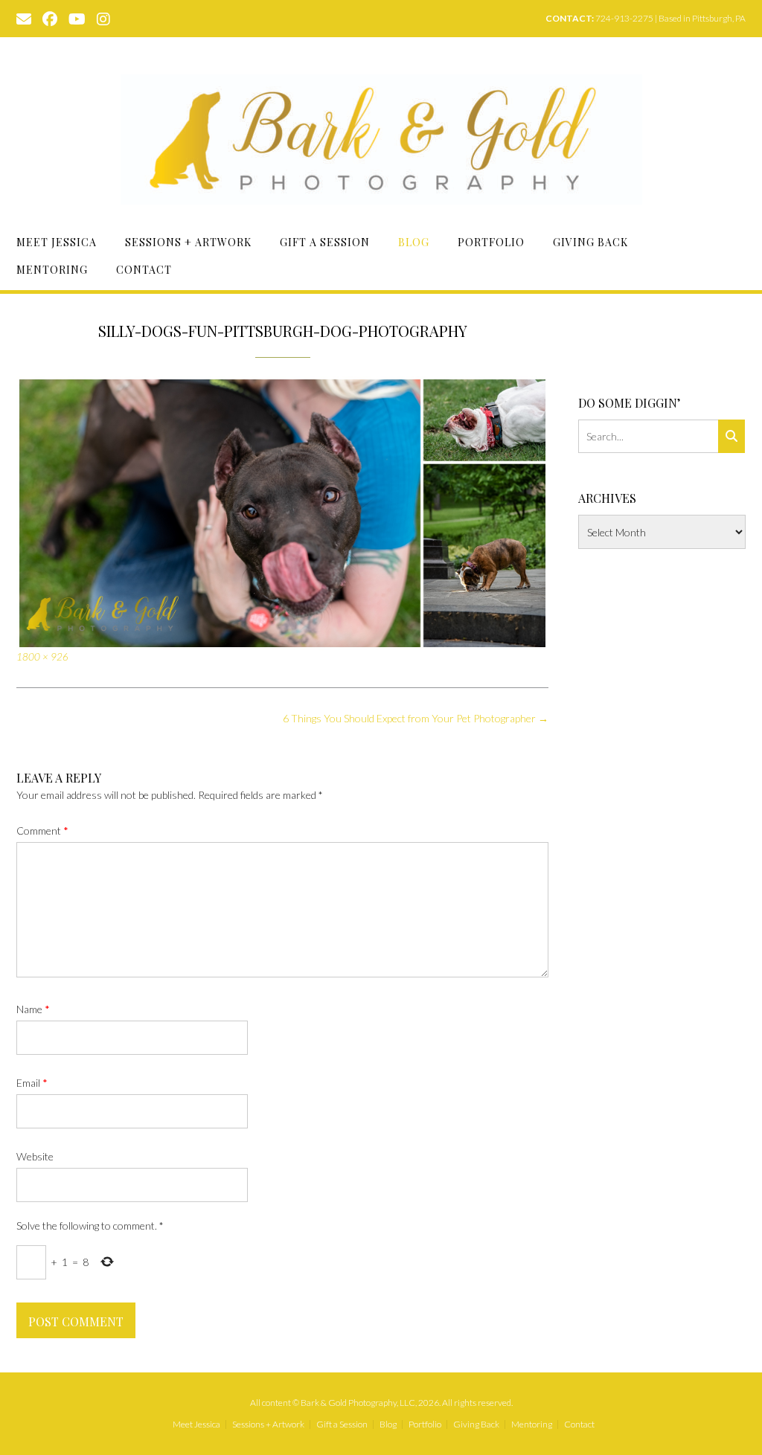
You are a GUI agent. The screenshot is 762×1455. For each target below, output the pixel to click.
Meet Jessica (56, 242)
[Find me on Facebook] (49, 18)
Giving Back (590, 242)
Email (32, 1082)
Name (33, 1009)
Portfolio (491, 242)
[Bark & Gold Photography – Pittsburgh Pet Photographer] (381, 139)
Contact (144, 270)
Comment (42, 830)
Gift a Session (325, 242)
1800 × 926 (42, 657)
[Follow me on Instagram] (103, 18)
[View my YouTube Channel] (77, 18)
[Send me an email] (23, 18)
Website (35, 1156)
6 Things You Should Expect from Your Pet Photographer (415, 718)
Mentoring (52, 270)
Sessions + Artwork (188, 242)
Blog (413, 242)
